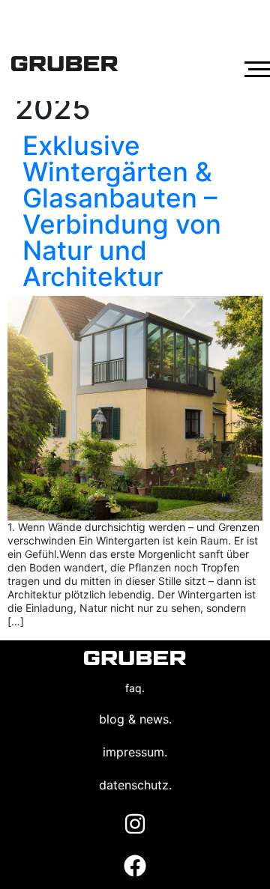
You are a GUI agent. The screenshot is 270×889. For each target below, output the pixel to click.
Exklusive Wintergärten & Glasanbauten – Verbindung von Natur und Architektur (121, 211)
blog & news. (135, 718)
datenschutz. (135, 784)
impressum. (135, 751)
